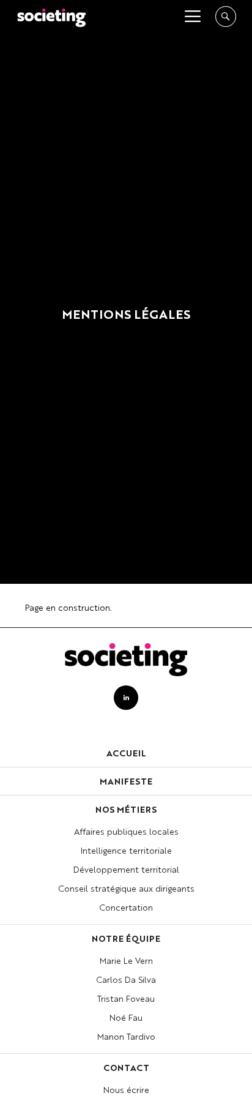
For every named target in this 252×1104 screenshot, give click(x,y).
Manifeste (126, 782)
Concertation (126, 908)
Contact (126, 1068)
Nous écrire (126, 1090)
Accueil (126, 754)
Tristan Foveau (126, 999)
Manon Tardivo (126, 1037)
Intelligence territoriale (126, 851)
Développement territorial (126, 870)
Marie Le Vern (126, 961)
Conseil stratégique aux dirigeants (126, 889)
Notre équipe (126, 939)
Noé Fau (126, 1018)
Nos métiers (126, 810)
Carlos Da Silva (126, 980)
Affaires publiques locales (126, 832)
